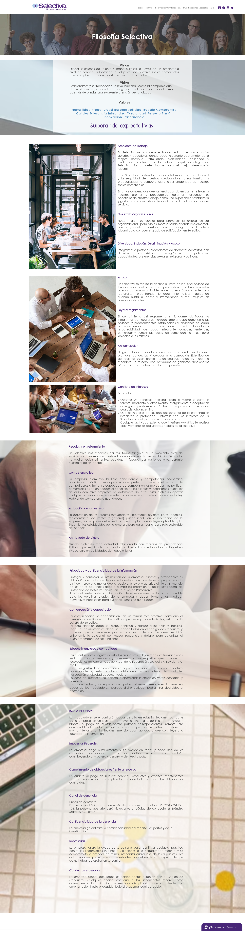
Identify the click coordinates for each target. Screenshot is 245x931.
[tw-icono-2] (232, 7)
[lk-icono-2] (219, 7)
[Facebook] (223, 7)
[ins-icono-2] (228, 7)
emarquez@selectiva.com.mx (124, 805)
